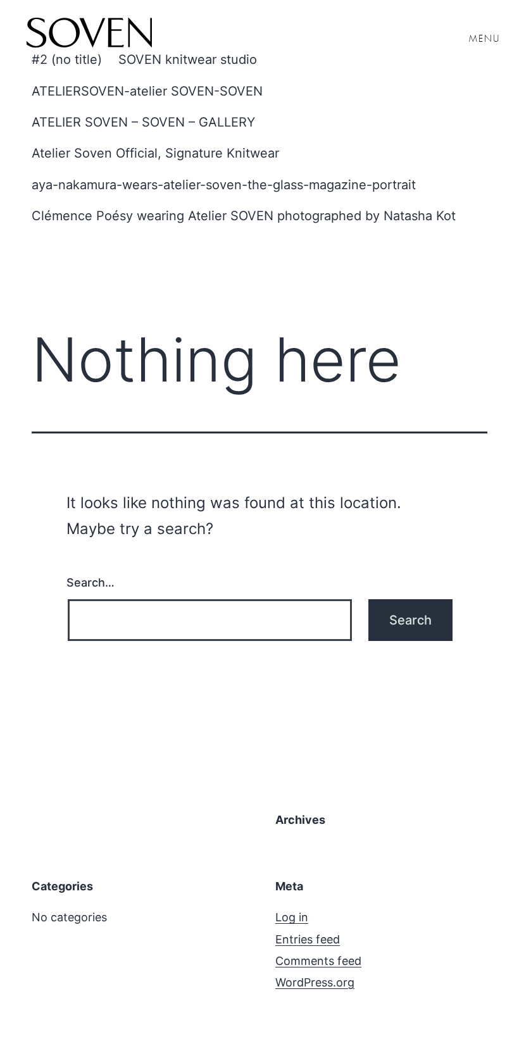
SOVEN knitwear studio (187, 59)
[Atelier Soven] (88, 34)
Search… (90, 582)
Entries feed (307, 939)
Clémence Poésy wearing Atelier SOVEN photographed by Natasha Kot (244, 215)
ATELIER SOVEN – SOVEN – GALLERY (143, 122)
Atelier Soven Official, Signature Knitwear (155, 153)
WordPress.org (314, 982)
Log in (291, 917)
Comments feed (318, 960)
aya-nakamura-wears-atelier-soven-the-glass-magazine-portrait (224, 184)
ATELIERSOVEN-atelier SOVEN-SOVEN (147, 91)
